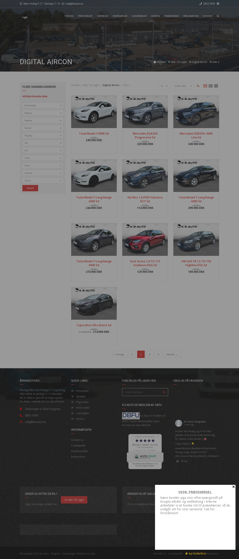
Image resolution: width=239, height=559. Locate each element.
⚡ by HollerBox (195, 553)
